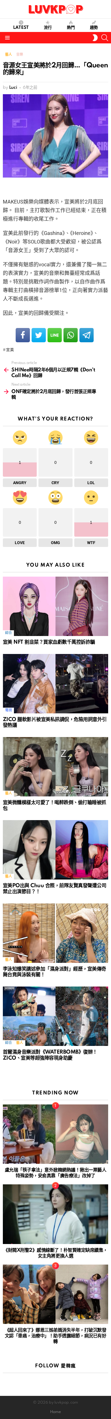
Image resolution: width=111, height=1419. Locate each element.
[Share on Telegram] (86, 335)
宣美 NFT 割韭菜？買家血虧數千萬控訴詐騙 (49, 642)
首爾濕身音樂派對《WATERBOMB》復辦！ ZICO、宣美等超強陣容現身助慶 (50, 1055)
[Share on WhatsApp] (70, 335)
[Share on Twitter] (39, 335)
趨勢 (94, 27)
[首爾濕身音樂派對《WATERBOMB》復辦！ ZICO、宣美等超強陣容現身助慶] (55, 1016)
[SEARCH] (104, 37)
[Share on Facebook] (23, 335)
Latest (21, 27)
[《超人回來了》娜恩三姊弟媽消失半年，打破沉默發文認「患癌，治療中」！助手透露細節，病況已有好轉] (55, 1294)
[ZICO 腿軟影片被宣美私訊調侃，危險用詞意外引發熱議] (55, 683)
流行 (48, 27)
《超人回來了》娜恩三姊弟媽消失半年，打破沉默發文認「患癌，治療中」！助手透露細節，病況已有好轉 (55, 1336)
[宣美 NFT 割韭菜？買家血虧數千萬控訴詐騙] (55, 606)
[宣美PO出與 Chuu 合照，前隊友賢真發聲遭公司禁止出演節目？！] (55, 849)
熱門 (71, 27)
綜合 (8, 633)
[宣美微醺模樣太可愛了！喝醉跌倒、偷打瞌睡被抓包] (55, 766)
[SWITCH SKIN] (95, 37)
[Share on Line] (55, 335)
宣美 (10, 350)
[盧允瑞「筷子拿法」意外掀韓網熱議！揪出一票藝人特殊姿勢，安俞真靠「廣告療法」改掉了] (55, 1134)
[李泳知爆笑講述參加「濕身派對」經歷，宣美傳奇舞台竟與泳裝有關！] (55, 933)
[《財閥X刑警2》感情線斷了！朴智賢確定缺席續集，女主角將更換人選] (55, 1214)
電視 (8, 710)
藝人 (8, 793)
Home (55, 1412)
